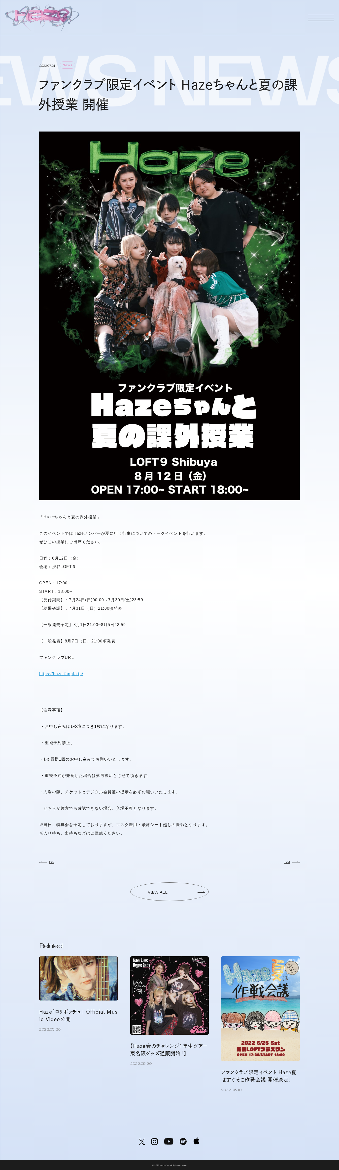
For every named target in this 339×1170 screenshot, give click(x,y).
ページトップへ (320, 1153)
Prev (51, 861)
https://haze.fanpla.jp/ (61, 674)
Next (287, 861)
